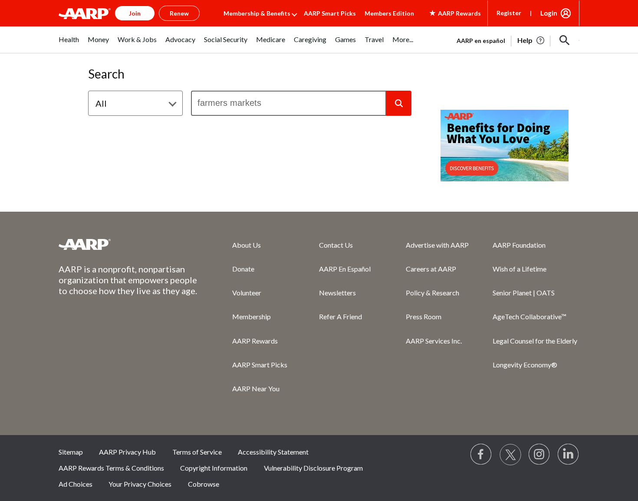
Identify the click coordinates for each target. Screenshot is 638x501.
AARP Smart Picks (330, 13)
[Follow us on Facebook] (481, 454)
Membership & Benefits (257, 13)
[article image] (531, 40)
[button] (565, 40)
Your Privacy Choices (140, 484)
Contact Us (336, 245)
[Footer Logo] (128, 244)
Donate (243, 269)
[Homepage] (85, 13)
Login (548, 13)
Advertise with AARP (437, 245)
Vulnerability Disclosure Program (313, 468)
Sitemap (71, 452)
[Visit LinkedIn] (568, 454)
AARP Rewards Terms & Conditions (111, 468)
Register (509, 12)
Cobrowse (203, 484)
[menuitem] (69, 44)
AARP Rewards (255, 341)
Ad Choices (75, 484)
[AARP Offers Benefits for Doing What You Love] (505, 145)
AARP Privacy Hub (127, 452)
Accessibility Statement (273, 452)
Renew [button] (179, 13)
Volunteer (246, 292)
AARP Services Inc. (434, 341)
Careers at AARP (431, 269)
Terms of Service (197, 452)
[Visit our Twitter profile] (510, 454)
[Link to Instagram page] (539, 454)
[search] (288, 103)
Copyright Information (213, 468)
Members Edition (389, 13)
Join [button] (135, 13)
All (101, 103)
